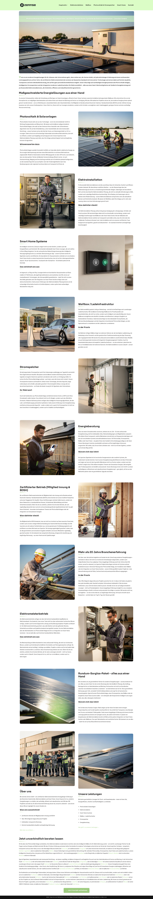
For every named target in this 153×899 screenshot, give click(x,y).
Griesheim (55, 862)
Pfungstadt (83, 849)
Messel (125, 882)
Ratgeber (71, 897)
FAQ (58, 897)
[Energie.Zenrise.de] (28, 5)
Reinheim (67, 877)
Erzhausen (103, 882)
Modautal (21, 856)
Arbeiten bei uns (98, 897)
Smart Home (121, 5)
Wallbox (88, 5)
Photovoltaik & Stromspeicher (104, 5)
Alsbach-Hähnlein (113, 853)
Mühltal (51, 851)
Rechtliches (62, 897)
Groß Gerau (76, 884)
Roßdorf (100, 862)
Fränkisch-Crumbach (54, 884)
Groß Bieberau (119, 875)
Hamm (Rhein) (50, 882)
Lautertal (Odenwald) (75, 864)
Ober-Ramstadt (26, 862)
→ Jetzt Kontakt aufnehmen (76, 890)
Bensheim (73, 875)
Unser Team (67, 897)
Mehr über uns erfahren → (27, 830)
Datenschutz (85, 897)
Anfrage (92, 897)
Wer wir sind (104, 897)
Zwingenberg (83, 862)
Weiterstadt (104, 864)
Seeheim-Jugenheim (24, 851)
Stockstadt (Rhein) (115, 869)
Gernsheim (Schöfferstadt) (67, 869)
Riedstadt (47, 864)
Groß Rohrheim (83, 877)
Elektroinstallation (76, 5)
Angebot (89, 897)
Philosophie (76, 897)
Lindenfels (74, 882)
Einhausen (125, 877)
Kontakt (131, 5)
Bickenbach (81, 853)
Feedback (80, 897)
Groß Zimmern (103, 877)
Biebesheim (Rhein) (93, 869)
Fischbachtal (34, 875)
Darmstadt (65, 849)
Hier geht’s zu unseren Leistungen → (88, 827)
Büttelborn (39, 877)
